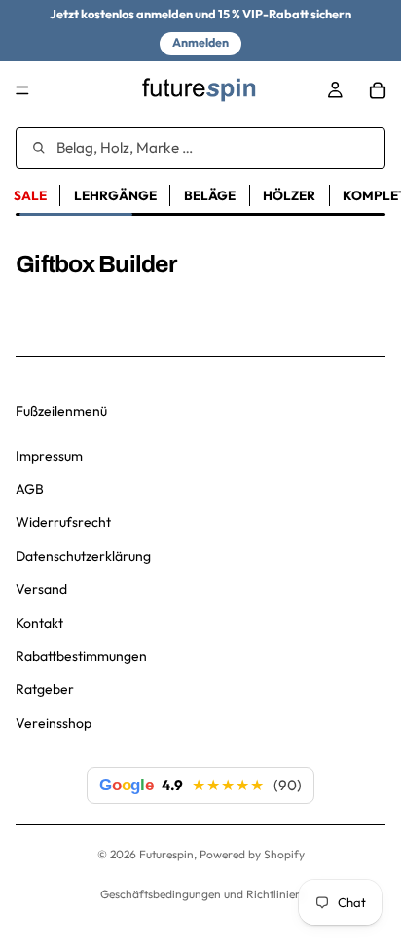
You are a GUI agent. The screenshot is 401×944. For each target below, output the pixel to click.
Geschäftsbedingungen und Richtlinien (201, 894)
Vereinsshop (53, 723)
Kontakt (39, 623)
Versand (41, 589)
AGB (30, 489)
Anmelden (200, 42)
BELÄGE (210, 195)
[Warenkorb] (377, 90)
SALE (30, 195)
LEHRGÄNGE (115, 195)
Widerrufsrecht (63, 522)
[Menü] (22, 90)
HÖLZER (289, 195)
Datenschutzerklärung (83, 556)
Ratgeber (45, 689)
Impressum (49, 456)
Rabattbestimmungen (81, 656)
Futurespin (166, 854)
